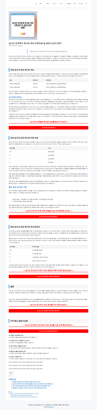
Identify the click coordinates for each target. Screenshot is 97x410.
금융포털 (69, 3)
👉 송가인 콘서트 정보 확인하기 (48, 331)
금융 (11, 392)
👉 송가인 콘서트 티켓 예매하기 (48, 216)
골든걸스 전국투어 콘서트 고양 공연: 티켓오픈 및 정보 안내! (30, 388)
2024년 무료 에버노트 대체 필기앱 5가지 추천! (21, 395)
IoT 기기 (42, 405)
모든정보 (30, 405)
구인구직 (81, 3)
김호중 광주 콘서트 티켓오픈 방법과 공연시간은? (27, 382)
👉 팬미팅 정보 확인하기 (48, 127)
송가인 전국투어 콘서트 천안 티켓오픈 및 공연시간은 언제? (24, 393)
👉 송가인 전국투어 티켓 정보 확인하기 (48, 276)
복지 (41, 3)
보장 (83, 168)
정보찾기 (48, 405)
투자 (61, 3)
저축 (54, 3)
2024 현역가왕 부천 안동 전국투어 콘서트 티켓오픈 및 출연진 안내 (32, 386)
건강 (75, 3)
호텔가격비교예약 (64, 405)
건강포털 (55, 405)
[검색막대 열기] (86, 3)
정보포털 (36, 405)
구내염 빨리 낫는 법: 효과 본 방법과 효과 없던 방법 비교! (23, 396)
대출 (47, 3)
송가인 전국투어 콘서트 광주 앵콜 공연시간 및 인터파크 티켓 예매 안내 (33, 384)
